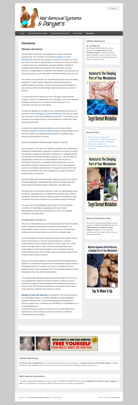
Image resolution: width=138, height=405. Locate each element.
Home (22, 33)
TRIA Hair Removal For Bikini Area (99, 137)
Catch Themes (115, 397)
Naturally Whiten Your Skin (60, 33)
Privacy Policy (77, 33)
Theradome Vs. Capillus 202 (97, 144)
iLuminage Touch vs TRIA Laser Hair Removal (102, 139)
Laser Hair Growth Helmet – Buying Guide (101, 142)
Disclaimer (90, 33)
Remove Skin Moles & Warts (37, 33)
